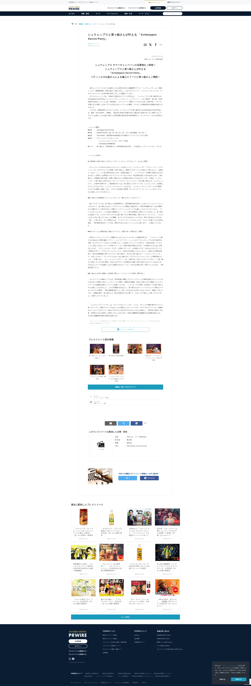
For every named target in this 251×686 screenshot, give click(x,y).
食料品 (81, 24)
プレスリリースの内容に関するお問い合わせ (169, 649)
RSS (143, 682)
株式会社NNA (88, 676)
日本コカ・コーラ (91, 24)
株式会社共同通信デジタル (142, 673)
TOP (75, 24)
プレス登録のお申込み (163, 645)
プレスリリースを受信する (137, 8)
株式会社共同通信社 (107, 673)
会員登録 (158, 8)
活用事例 (105, 652)
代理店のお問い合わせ (163, 638)
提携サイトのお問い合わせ (164, 642)
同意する (238, 679)
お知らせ (136, 635)
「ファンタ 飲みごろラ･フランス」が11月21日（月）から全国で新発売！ (83, 602)
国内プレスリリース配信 (110, 635)
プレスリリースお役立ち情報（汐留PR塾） (115, 642)
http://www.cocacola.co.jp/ (137, 446)
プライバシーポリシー (230, 665)
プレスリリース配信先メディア (112, 645)
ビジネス (72, 13)
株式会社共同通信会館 (124, 673)
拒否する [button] (223, 679)
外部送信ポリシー (106, 682)
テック (98, 13)
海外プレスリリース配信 (110, 638)
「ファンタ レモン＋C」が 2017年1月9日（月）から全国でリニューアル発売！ (139, 566)
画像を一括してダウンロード (125, 387)
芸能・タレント (98, 403)
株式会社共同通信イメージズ (162, 673)
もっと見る (125, 617)
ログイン (174, 8)
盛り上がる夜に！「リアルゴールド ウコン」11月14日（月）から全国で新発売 (111, 602)
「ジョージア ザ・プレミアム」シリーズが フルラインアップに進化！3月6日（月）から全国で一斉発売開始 (83, 533)
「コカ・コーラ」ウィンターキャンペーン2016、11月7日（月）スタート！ (139, 602)
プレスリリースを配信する (116, 8)
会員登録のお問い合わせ (164, 635)
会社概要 (136, 638)
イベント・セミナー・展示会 (101, 397)
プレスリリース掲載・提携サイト (112, 649)
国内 (154, 2)
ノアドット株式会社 (122, 676)
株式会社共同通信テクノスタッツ (141, 676)
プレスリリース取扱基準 (122, 682)
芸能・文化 (128, 13)
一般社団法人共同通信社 (91, 673)
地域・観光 (85, 13)
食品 (105, 403)
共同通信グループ (139, 642)
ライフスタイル (112, 13)
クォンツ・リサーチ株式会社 (104, 676)
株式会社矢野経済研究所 (162, 676)
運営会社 (135, 682)
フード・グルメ (144, 13)
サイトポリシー (75, 682)
